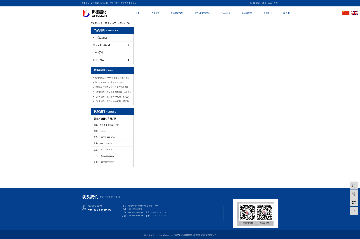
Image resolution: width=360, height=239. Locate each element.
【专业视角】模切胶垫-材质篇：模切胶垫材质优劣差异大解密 (113, 101)
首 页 (107, 23)
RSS (111, 3)
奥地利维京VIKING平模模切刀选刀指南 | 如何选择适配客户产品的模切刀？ (113, 78)
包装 (276, 3)
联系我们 (287, 13)
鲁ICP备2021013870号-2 (205, 235)
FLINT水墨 (247, 13)
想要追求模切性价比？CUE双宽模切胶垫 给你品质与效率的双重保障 (113, 87)
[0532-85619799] (354, 194)
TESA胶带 (225, 13)
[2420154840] (354, 186)
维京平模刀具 (118, 23)
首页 (138, 13)
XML (117, 3)
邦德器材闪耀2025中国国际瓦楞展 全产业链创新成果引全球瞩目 (113, 82)
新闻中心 (268, 13)
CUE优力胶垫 (177, 13)
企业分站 (95, 3)
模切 (264, 3)
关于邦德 (155, 13)
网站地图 (104, 3)
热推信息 (85, 3)
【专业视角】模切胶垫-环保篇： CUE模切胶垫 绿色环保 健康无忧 (113, 92)
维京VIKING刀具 (202, 13)
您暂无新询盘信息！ (129, 3)
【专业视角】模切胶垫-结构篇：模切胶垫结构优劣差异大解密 (113, 97)
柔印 (270, 3)
